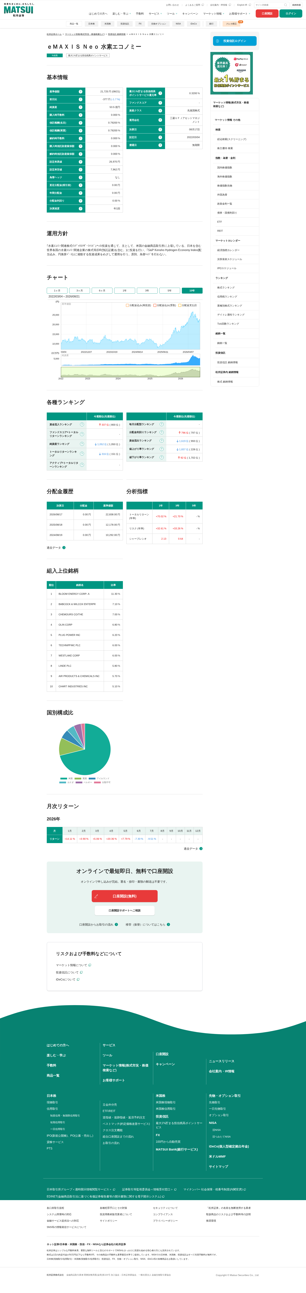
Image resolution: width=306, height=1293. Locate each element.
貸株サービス (55, 1142)
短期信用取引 (57, 1122)
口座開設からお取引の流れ (96, 924)
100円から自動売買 (168, 1141)
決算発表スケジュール (229, 259)
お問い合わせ (172, 5)
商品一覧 (74, 24)
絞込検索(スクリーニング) (231, 139)
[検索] (286, 5)
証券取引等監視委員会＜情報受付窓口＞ (147, 1189)
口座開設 (267, 13)
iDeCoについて (66, 979)
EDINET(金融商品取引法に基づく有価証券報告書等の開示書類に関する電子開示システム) (104, 1196)
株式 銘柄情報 (225, 381)
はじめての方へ (98, 13)
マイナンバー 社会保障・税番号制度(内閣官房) (213, 1189)
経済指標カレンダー (228, 250)
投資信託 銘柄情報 (227, 362)
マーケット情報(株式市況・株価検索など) (231, 104)
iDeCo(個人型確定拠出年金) (229, 1146)
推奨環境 (211, 1220)
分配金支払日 (189, 305)
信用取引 (52, 1108)
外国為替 (222, 194)
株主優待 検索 (225, 148)
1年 (125, 290)
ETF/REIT (109, 1111)
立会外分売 (110, 1104)
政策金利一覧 (224, 203)
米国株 (107, 24)
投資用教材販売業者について (116, 1214)
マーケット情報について (72, 965)
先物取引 (214, 1102)
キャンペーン (190, 13)
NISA (178, 24)
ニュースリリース (221, 1061)
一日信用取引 (57, 1129)
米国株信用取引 (166, 1108)
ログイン (291, 13)
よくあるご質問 (193, 5)
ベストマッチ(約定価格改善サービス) (126, 1123)
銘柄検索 (296, 5)
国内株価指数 (224, 167)
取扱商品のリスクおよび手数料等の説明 (228, 1214)
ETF (219, 221)
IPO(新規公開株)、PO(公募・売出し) (70, 1135)
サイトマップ (218, 1166)
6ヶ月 (102, 290)
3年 (147, 290)
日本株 (91, 24)
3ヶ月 (79, 290)
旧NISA (216, 1129)
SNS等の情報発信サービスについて (66, 1227)
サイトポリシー (108, 1220)
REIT (220, 230)
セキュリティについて (165, 1207)
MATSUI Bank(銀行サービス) (177, 1149)
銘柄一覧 (222, 343)
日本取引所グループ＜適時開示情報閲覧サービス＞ (79, 1189)
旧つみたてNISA (221, 1136)
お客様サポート (238, 13)
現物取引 (52, 1102)
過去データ (54, 547)
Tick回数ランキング (228, 323)
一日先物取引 (217, 1108)
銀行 (211, 24)
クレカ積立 (231, 24)
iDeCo (194, 24)
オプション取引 (219, 1115)
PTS (49, 1148)
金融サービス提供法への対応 (63, 1220)
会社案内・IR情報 (219, 5)
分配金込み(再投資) (140, 305)
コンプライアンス (163, 1214)
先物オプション (158, 24)
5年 (170, 290)
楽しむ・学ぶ (120, 13)
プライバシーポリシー (165, 1220)
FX (140, 24)
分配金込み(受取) (166, 305)
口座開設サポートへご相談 (125, 910)
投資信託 (125, 24)
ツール (171, 13)
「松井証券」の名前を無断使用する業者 (228, 1207)
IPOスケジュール (226, 268)
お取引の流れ (111, 1142)
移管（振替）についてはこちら (145, 924)
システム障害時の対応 (59, 1214)
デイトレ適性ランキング (231, 314)
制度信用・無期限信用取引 (65, 1115)
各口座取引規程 (55, 1207)
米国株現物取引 (166, 1102)
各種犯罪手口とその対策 (113, 1207)
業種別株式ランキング (229, 305)
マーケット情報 (212, 13)
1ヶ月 (57, 290)
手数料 (140, 13)
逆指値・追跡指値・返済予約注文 (124, 1117)
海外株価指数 (224, 176)
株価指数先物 (224, 185)
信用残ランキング (227, 296)
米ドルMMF (217, 1156)
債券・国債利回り (227, 212)
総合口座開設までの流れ (118, 1136)
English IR (242, 5)
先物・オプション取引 (225, 1095)
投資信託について (67, 972)
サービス (154, 13)
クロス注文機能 (113, 1130)
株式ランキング (226, 287)
